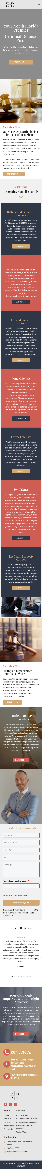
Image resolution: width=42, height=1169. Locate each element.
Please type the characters (16, 881)
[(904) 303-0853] (6, 1052)
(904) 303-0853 (21, 1052)
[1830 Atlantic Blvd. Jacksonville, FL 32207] (6, 1076)
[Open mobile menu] (39, 4)
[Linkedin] (15, 1104)
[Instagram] (10, 1104)
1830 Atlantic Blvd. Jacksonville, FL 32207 (24, 1076)
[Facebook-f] (5, 1104)
